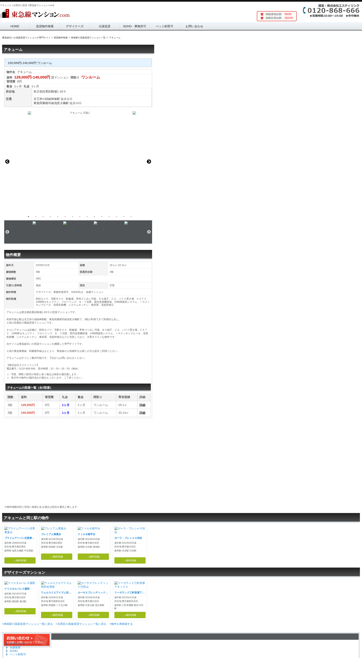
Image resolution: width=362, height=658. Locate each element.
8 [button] (80, 216)
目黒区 (46, 91)
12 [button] (109, 216)
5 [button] (58, 216)
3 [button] (43, 216)
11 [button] (102, 216)
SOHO (14, 651)
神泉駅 (55, 99)
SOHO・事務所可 (134, 26)
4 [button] (50, 216)
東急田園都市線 (44, 103)
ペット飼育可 (164, 26)
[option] (78, 161)
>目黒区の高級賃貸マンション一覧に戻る (81, 623)
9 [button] (87, 216)
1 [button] (28, 216)
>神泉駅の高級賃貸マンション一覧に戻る (27, 623)
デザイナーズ (75, 26)
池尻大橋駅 (61, 103)
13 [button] (116, 216)
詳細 (142, 405)
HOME (14, 26)
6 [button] (65, 216)
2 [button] (36, 216)
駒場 (54, 91)
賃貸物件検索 (45, 26)
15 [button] (131, 216)
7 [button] (72, 216)
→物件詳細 (20, 560)
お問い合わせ (194, 26)
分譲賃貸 (104, 26)
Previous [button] (7, 161)
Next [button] (149, 161)
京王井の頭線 (42, 99)
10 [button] (94, 216)
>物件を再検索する (121, 623)
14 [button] (124, 216)
